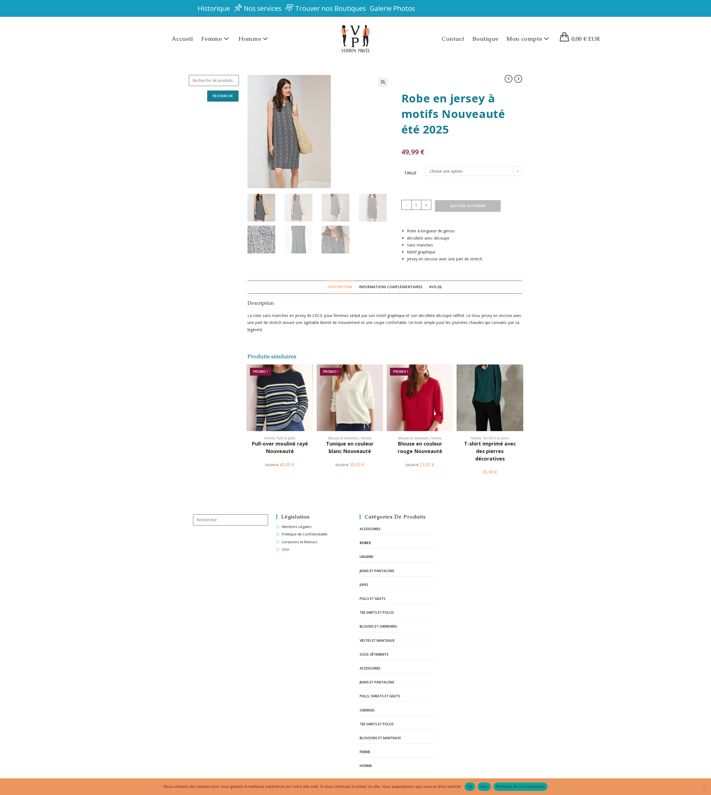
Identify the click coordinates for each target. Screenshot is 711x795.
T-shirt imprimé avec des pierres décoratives (490, 451)
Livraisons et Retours (299, 541)
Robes (365, 542)
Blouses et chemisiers (343, 438)
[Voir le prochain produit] (518, 79)
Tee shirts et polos (496, 438)
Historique (214, 8)
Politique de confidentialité (520, 786)
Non (484, 786)
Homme (366, 765)
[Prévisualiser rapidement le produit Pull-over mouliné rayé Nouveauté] (310, 374)
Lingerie (366, 556)
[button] (383, 82)
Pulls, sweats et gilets (380, 696)
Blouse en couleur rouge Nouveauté (420, 447)
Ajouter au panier (468, 205)
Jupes (364, 584)
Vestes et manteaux (377, 640)
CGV (285, 549)
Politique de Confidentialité (304, 534)
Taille (410, 172)
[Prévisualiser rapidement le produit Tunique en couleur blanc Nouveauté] (380, 374)
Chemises (367, 710)
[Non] (704, 786)
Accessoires (370, 529)
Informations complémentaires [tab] (390, 287)
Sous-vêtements (374, 654)
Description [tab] (340, 287)
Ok (469, 786)
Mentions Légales (297, 526)
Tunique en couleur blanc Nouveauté (350, 447)
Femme (269, 438)
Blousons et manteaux (380, 738)
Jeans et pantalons (377, 570)
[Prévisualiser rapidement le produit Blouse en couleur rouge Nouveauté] (450, 374)
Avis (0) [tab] (435, 287)
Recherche (223, 96)
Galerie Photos (392, 8)
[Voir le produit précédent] (508, 79)
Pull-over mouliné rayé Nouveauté (280, 447)
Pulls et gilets (285, 438)
